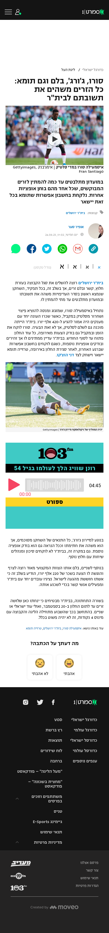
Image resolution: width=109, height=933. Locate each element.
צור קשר (92, 870)
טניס (58, 811)
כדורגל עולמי (85, 730)
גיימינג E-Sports (47, 821)
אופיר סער (76, 227)
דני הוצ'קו (65, 355)
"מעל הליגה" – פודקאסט (39, 771)
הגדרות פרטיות (87, 886)
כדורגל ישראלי (92, 70)
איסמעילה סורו (72, 628)
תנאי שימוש (51, 832)
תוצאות (55, 740)
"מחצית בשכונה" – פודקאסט (45, 783)
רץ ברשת (54, 730)
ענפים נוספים (85, 761)
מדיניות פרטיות (48, 842)
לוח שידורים (51, 750)
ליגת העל (68, 70)
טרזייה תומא (34, 628)
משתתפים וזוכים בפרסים (46, 798)
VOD (58, 719)
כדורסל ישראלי (83, 740)
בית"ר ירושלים (75, 213)
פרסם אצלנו (89, 863)
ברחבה (56, 761)
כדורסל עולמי (85, 750)
